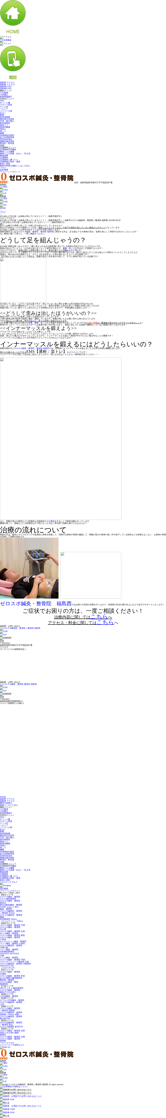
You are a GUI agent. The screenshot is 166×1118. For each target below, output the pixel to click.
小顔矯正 (4, 95)
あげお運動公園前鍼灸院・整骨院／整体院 (12, 979)
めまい (3, 113)
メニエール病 (6, 111)
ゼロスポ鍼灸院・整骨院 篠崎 (11, 916)
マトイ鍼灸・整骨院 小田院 (12, 943)
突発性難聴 (5, 127)
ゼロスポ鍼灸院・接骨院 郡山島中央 (11, 1017)
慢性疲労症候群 (7, 119)
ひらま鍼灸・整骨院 (9, 957)
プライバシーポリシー (10, 172)
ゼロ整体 (4, 93)
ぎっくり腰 (5, 103)
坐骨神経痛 (5, 117)
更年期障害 (5, 123)
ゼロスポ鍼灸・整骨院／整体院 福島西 (10, 1009)
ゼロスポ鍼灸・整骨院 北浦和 (10, 973)
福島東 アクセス (7, 84)
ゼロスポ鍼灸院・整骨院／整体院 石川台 (11, 912)
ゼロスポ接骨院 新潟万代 (11, 1026)
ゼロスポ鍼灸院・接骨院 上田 (11, 1003)
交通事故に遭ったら (9, 159)
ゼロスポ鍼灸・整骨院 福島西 (36, 603)
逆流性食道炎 (6, 139)
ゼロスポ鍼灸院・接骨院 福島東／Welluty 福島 (11, 1013)
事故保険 (4, 155)
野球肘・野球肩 (7, 143)
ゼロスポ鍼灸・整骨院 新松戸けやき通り (10, 991)
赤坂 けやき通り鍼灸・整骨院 (10, 1034)
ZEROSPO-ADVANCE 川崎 (9, 954)
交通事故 (4, 157)
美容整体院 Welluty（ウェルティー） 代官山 (11, 920)
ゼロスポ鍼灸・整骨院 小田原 (10, 938)
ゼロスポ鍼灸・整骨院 (10, 897)
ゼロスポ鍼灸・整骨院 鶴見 (12, 935)
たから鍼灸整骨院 (8, 899)
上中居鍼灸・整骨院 (9, 996)
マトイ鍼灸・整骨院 (9, 949)
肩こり (3, 131)
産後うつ (4, 125)
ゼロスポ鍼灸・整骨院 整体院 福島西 (35, 231)
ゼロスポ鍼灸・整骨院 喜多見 (10, 902)
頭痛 (2, 145)
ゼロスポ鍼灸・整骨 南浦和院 (9, 983)
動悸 (2, 115)
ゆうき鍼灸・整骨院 (9, 933)
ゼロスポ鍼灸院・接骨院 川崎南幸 (15, 964)
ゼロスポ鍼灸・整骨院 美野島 (10, 1040)
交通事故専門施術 (8, 149)
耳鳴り (3, 129)
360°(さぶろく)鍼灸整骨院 (11, 988)
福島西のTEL (6, 86)
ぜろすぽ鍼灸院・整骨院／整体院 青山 (11, 1023)
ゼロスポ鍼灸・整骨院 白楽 (12, 931)
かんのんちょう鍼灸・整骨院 (13, 941)
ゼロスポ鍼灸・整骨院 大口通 (10, 928)
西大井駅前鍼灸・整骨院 (11, 905)
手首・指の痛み (7, 121)
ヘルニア (4, 109)
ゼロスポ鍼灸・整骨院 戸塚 (12, 925)
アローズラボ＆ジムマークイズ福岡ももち (12, 1044)
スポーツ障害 (6, 105)
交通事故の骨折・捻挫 (10, 161)
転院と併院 (5, 164)
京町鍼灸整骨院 (7, 951)
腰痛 (2, 133)
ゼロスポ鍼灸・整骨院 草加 (12, 976)
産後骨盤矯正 (6, 97)
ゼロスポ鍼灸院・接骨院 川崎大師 (11, 946)
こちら (66, 354)
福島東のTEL (6, 88)
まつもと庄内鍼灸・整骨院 (12, 1000)
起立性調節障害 (7, 137)
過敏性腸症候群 (7, 141)
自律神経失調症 (7, 135)
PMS (2, 101)
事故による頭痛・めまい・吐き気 (15, 153)
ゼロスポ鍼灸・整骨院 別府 (12, 1031)
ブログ (3, 168)
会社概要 (4, 170)
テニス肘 (4, 107)
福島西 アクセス (7, 82)
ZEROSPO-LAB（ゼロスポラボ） (8, 967)
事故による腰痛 (7, 151)
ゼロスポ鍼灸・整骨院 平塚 (12, 960)
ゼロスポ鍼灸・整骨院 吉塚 (12, 1037)
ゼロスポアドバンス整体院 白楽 (14, 962)
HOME (3, 208)
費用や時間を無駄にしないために (15, 166)
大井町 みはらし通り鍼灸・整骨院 (9, 908)
